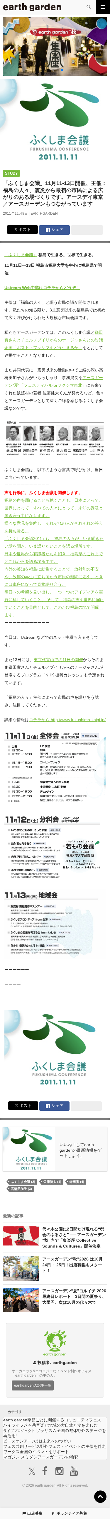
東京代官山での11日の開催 (58, 659)
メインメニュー (103, 7)
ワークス (36, 1451)
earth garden (52, 1420)
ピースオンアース (37, 1441)
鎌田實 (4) (77, 1181)
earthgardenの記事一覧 (32, 1385)
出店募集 (34, 1513)
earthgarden (44, 213)
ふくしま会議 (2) (23, 1181)
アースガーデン (32, 7)
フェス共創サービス (54, 1446)
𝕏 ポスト (22, 229)
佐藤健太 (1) (52, 1181)
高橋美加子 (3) (21, 1188)
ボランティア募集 (71, 1513)
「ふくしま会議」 (20, 254)
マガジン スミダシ (40, 1457)
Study (11, 173)
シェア (57, 229)
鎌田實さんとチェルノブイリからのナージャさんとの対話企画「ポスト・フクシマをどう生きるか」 (53, 340)
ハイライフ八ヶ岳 (50, 1425)
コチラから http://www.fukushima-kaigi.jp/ (67, 719)
